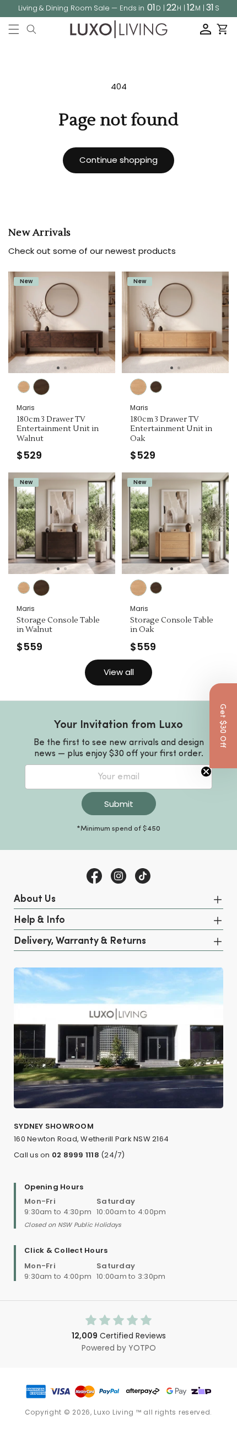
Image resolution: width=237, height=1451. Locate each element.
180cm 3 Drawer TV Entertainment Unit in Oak (171, 429)
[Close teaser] (206, 771)
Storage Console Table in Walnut (58, 625)
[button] (14, 29)
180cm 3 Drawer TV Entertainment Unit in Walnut (58, 429)
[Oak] (24, 387)
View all (119, 672)
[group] (61, 322)
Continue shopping (118, 160)
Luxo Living (114, 1412)
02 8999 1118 (75, 1155)
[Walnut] (41, 387)
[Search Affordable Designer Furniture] (31, 29)
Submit (118, 804)
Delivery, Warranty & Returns (80, 942)
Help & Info (39, 921)
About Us (35, 900)
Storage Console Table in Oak (171, 625)
